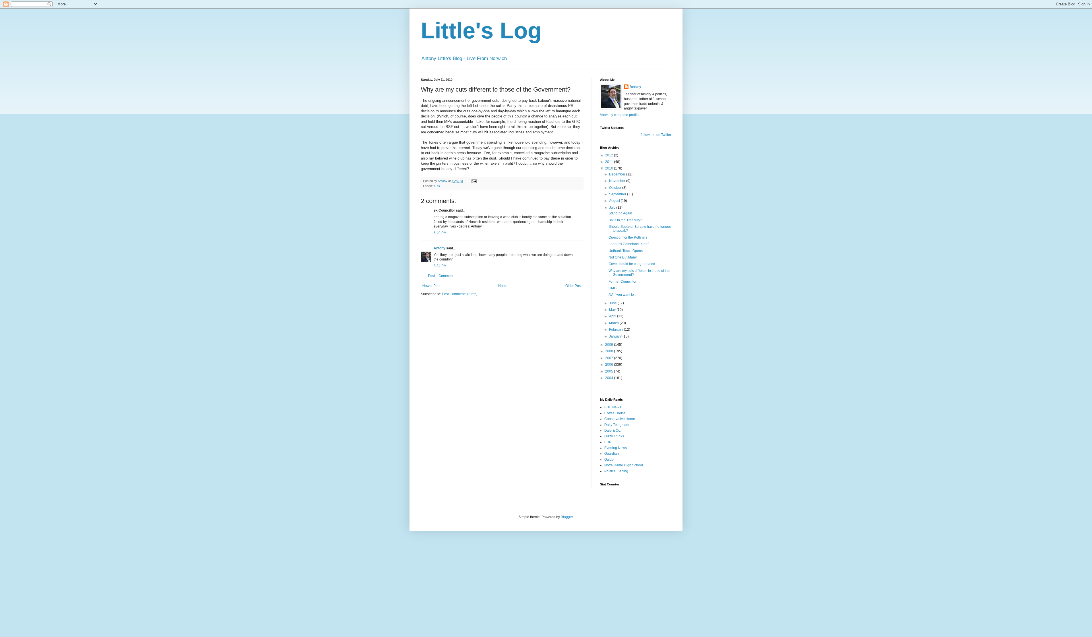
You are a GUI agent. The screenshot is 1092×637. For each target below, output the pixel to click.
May (613, 310)
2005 (609, 371)
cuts (437, 186)
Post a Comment (441, 276)
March (614, 323)
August (615, 201)
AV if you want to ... (623, 295)
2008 (609, 351)
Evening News (615, 448)
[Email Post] (473, 181)
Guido (609, 460)
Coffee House (615, 413)
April (613, 316)
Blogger (567, 517)
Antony (439, 248)
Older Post (573, 286)
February (616, 330)
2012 (609, 155)
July (612, 208)
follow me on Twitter (656, 135)
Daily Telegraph (616, 425)
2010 (609, 168)
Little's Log (481, 30)
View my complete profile (619, 115)
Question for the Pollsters (628, 237)
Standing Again (620, 213)
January (615, 336)
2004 (609, 378)
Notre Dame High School (623, 465)
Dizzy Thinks (614, 436)
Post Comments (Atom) (459, 294)
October (615, 188)
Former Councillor (622, 282)
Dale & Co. (612, 431)
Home (503, 286)
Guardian (611, 454)
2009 (609, 345)
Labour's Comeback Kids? (629, 244)
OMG (613, 288)
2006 (609, 365)
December (617, 174)
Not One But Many (623, 257)
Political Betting (616, 471)
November (617, 181)
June (613, 303)
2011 (609, 162)
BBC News (612, 407)
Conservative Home (619, 419)
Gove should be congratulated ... (634, 264)
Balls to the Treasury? (625, 220)
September (618, 194)
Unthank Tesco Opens (626, 251)
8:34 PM (440, 266)
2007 (609, 358)
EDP (607, 442)
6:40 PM (440, 233)
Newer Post (431, 286)
